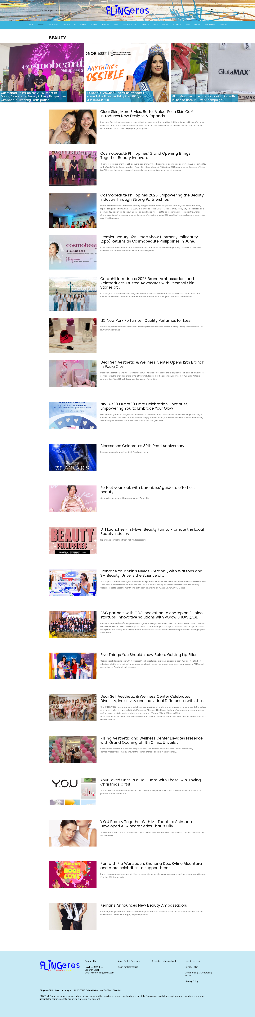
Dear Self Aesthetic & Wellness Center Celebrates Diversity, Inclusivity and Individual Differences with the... (152, 698)
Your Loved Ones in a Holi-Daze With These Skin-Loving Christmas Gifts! (150, 782)
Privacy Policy (191, 967)
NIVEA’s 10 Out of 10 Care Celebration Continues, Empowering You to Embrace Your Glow (144, 406)
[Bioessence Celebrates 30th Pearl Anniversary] (73, 457)
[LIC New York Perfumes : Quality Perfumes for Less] (73, 335)
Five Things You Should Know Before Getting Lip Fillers (149, 654)
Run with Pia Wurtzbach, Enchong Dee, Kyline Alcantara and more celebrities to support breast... (151, 865)
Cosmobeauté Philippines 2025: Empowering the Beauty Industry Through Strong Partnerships (152, 197)
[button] (211, 10)
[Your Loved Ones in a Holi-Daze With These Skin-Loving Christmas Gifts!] (73, 791)
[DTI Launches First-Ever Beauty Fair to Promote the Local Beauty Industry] (73, 540)
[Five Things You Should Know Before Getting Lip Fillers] (73, 666)
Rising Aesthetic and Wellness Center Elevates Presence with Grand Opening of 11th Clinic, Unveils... (151, 740)
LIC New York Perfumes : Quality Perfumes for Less (145, 320)
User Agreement (193, 961)
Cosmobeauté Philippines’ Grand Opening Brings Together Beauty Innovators (145, 155)
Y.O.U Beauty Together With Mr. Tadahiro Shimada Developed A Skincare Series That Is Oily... (146, 824)
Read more (107, 134)
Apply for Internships (128, 967)
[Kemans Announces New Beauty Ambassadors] (73, 916)
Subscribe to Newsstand (164, 961)
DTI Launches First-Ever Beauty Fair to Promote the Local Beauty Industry (152, 531)
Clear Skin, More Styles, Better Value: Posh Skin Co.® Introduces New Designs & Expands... (146, 114)
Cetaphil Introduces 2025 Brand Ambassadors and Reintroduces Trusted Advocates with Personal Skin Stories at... (147, 283)
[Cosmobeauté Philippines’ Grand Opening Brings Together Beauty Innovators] (73, 168)
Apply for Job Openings (129, 961)
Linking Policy (191, 981)
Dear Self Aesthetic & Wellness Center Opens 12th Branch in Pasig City (152, 364)
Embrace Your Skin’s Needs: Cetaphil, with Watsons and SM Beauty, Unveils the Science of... (151, 573)
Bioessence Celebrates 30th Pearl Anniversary (142, 445)
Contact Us (90, 961)
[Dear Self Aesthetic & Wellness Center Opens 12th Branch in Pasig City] (73, 373)
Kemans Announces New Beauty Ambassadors (143, 905)
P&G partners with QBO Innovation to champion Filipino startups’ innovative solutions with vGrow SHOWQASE (151, 615)
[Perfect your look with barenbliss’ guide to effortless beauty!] (73, 498)
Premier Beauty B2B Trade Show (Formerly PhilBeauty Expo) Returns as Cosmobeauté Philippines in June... (149, 239)
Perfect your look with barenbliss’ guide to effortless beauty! (147, 489)
